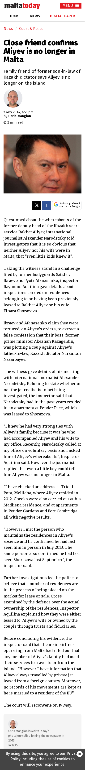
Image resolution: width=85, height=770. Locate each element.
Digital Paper (62, 16)
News (8, 28)
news (35, 16)
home (15, 16)
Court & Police (31, 28)
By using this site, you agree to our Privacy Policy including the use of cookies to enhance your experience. (42, 759)
